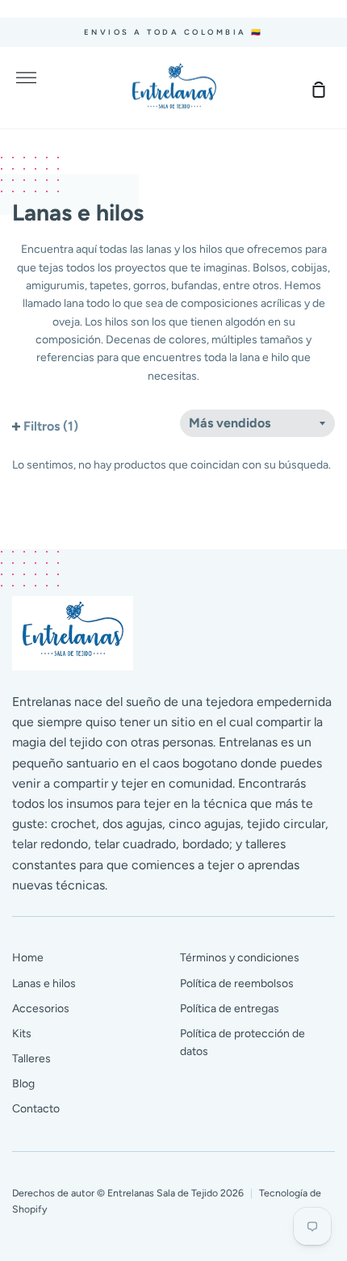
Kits (21, 1033)
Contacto (36, 1109)
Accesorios (40, 1008)
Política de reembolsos (237, 983)
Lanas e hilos (44, 983)
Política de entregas (229, 1008)
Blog (23, 1084)
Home (28, 958)
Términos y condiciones (239, 958)
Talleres (31, 1059)
